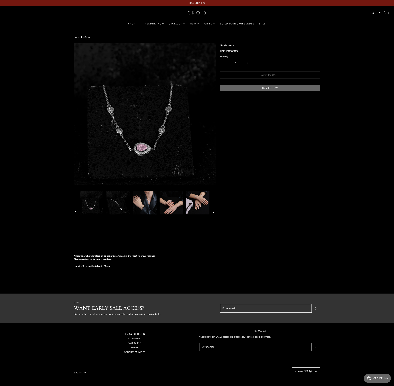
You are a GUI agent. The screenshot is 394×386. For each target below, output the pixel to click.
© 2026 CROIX (80, 373)
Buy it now (270, 88)
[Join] (316, 308)
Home (76, 37)
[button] (76, 212)
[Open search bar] (373, 12)
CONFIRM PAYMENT (134, 352)
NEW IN (195, 23)
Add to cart (270, 75)
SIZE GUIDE (134, 338)
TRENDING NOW (153, 23)
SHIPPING (134, 347)
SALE (262, 23)
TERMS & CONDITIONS (134, 334)
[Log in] (380, 12)
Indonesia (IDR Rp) (303, 371)
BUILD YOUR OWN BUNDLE (237, 23)
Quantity (224, 57)
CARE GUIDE (134, 343)
